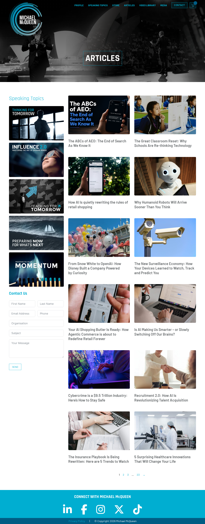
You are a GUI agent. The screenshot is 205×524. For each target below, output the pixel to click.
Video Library (147, 5)
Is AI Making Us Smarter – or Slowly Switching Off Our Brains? (161, 331)
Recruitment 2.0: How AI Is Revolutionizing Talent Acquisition (161, 397)
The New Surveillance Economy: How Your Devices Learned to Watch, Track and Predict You (164, 268)
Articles (129, 5)
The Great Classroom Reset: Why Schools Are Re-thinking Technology (163, 143)
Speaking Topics (98, 5)
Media (163, 5)
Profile (79, 5)
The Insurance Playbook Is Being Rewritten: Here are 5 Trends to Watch (98, 459)
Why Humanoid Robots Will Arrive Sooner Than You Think (160, 204)
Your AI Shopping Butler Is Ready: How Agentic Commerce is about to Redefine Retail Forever (98, 334)
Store (115, 5)
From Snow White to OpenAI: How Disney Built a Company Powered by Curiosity (94, 268)
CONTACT (179, 5)
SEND (15, 366)
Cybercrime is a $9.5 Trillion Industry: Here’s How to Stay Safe (97, 397)
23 (138, 474)
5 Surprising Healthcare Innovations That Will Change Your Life (162, 459)
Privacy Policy (77, 521)
